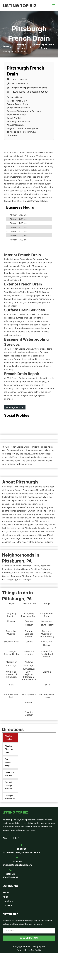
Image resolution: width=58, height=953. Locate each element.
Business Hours (14, 97)
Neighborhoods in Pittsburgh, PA (23, 128)
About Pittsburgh (15, 125)
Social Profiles (14, 118)
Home (6, 46)
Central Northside (42, 572)
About (6, 896)
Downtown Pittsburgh (21, 576)
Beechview (45, 565)
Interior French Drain (17, 100)
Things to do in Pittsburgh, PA (21, 132)
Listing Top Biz (19, 6)
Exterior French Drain (17, 104)
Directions (12, 135)
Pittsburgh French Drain (18, 121)
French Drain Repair (16, 114)
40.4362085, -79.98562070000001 (30, 92)
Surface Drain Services (18, 107)
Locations (8, 901)
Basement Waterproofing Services (24, 111)
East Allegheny (9, 579)
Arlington (17, 565)
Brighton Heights (21, 569)
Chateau (6, 576)
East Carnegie (24, 579)
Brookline (35, 569)
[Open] (53, 5)
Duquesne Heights (42, 576)
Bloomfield (7, 569)
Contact (7, 905)
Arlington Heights (31, 565)
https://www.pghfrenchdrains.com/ (29, 87)
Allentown (7, 565)
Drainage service (14, 407)
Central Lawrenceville (22, 572)
